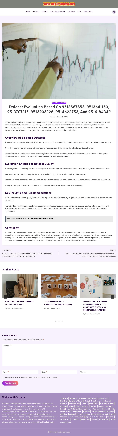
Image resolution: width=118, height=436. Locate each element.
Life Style (71, 12)
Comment (7, 346)
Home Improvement (57, 12)
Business (36, 12)
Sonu (53, 117)
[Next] (112, 297)
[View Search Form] (114, 12)
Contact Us (88, 12)
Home (28, 12)
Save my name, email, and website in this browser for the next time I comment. (31, 378)
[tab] (55, 321)
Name (6, 372)
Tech (79, 12)
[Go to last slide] (5, 297)
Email (44, 372)
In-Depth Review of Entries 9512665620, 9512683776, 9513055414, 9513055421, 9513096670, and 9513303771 (27, 253)
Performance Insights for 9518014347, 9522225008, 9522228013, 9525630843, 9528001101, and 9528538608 (91, 253)
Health (44, 12)
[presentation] (20, 286)
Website (83, 372)
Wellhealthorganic (59, 102)
